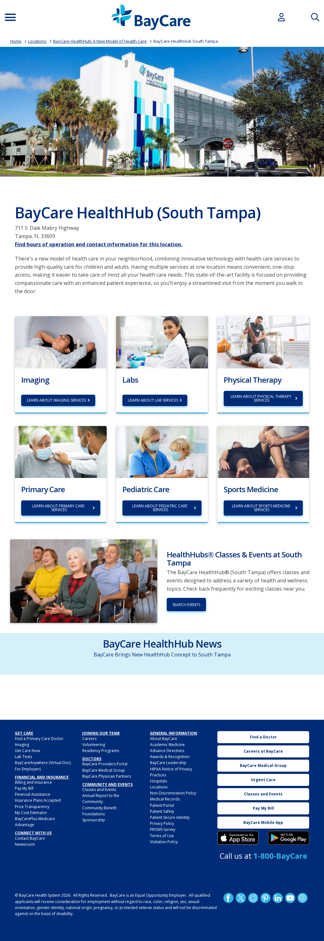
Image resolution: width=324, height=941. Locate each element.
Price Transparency (32, 806)
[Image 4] (288, 838)
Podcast (302, 898)
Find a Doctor (263, 737)
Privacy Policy (162, 823)
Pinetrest (265, 898)
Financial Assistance (32, 794)
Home (16, 41)
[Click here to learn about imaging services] (61, 341)
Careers (89, 738)
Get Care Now (27, 750)
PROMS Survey (162, 829)
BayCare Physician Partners (106, 776)
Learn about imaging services (56, 400)
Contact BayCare (30, 838)
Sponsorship (93, 820)
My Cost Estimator (31, 812)
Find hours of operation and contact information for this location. (98, 244)
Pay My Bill (24, 788)
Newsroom (25, 844)
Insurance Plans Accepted (38, 800)
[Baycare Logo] (150, 17)
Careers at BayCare (263, 751)
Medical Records (165, 799)
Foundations (93, 814)
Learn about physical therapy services (261, 398)
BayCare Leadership (168, 762)
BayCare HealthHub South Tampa (185, 41)
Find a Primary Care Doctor (39, 738)
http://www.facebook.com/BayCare (228, 898)
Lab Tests (23, 756)
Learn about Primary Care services (58, 507)
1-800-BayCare (280, 855)
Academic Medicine (167, 744)
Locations (37, 41)
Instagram (253, 898)
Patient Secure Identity (170, 817)
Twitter (241, 898)
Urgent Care (263, 779)
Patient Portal (162, 805)
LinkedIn (278, 898)
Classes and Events (99, 789)
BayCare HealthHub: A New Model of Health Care (100, 41)
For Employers (28, 769)
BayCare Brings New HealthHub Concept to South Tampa (162, 654)
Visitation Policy (164, 841)
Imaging (22, 744)
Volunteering (93, 744)
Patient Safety (162, 811)
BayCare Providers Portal (105, 764)
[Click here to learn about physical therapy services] (263, 341)
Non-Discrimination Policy (173, 793)
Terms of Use (162, 835)
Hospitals (158, 781)
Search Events (186, 604)
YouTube (290, 898)
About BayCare (163, 738)
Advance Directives (167, 750)
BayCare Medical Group (103, 770)
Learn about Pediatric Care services (160, 507)
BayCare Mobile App (263, 822)
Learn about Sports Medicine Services (261, 507)
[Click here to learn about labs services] (162, 341)
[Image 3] (238, 838)
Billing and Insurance (33, 782)
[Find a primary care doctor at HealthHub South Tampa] (61, 451)
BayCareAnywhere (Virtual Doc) (43, 762)
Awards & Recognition (170, 756)
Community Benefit (99, 808)
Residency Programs (100, 750)
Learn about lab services (153, 400)
